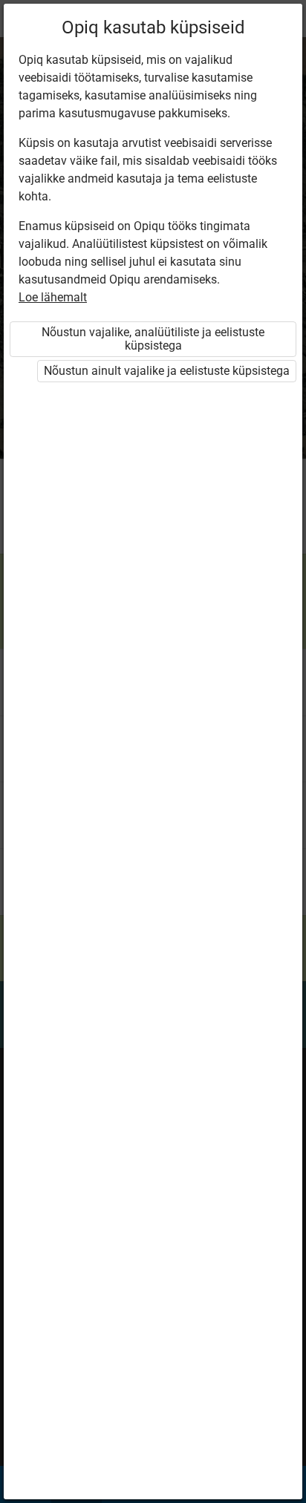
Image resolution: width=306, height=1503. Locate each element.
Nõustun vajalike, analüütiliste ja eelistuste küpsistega (153, 339)
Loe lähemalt (53, 297)
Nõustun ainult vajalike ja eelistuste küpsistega (167, 371)
